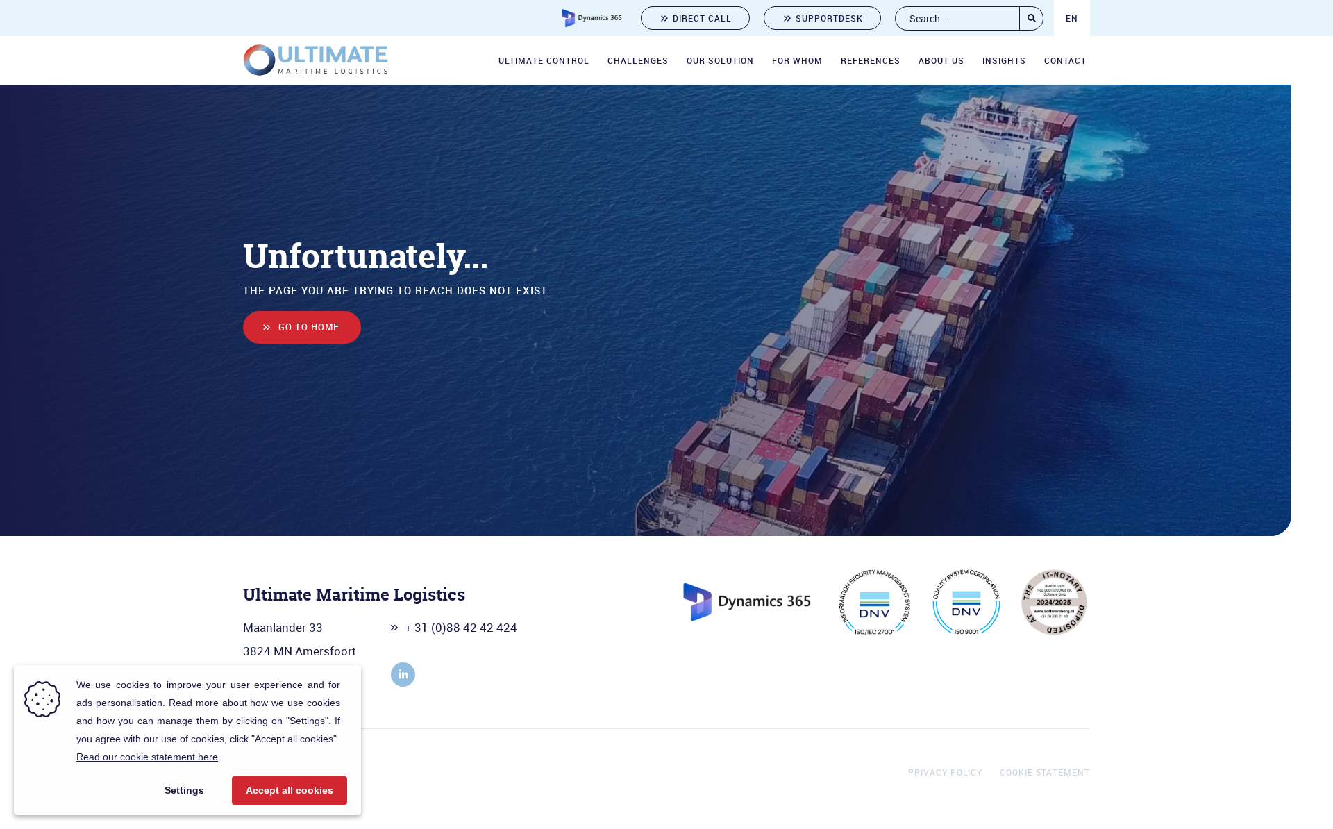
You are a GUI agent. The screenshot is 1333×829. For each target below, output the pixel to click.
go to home (308, 327)
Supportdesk (829, 18)
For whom (797, 60)
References (870, 60)
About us (941, 60)
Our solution (720, 60)
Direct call (702, 18)
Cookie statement (1045, 772)
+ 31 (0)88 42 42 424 (461, 627)
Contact (1065, 60)
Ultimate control (543, 60)
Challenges (638, 60)
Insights (1004, 60)
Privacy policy (945, 772)
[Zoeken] (1031, 18)
